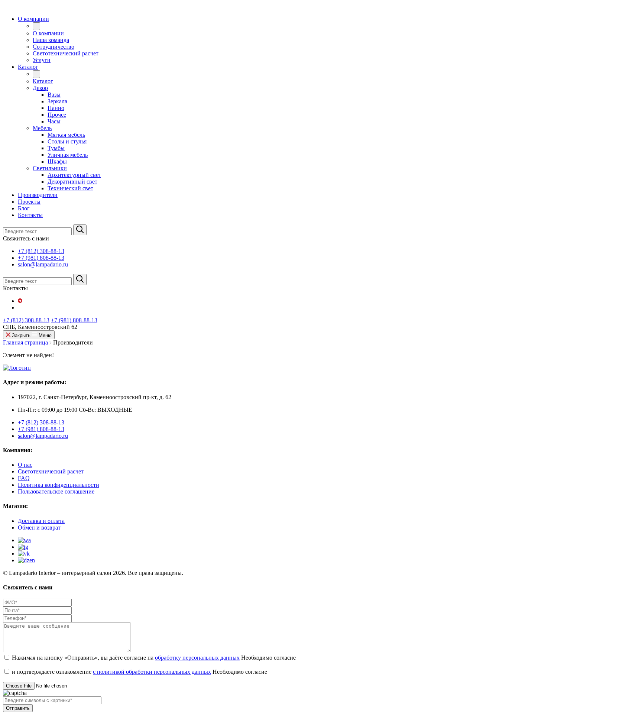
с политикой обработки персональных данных (152, 672)
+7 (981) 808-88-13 (41, 258)
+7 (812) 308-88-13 (41, 251)
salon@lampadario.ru (43, 264)
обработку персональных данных (197, 657)
